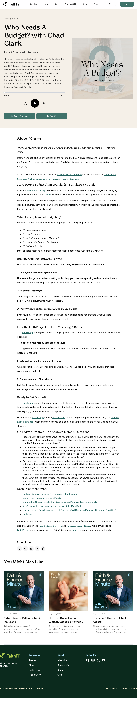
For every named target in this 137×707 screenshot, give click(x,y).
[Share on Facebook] (19, 548)
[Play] (35, 103)
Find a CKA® (70, 4)
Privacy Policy (112, 688)
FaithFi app (27, 332)
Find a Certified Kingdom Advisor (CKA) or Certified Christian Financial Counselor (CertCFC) (69, 510)
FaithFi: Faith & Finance (69, 174)
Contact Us (63, 665)
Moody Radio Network (50, 525)
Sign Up (127, 4)
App (57, 4)
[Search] (110, 4)
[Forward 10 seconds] (44, 103)
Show (46, 4)
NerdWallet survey (36, 190)
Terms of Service (129, 688)
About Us (62, 660)
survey (47, 194)
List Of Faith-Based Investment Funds (41, 498)
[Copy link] (43, 548)
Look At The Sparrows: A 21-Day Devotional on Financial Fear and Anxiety (59, 502)
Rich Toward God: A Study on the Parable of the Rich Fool (51, 506)
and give (77, 530)
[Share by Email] (37, 548)
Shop (85, 4)
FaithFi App (28, 514)
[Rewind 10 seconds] (25, 103)
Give (96, 4)
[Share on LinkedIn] (31, 548)
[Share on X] (25, 548)
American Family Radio (78, 525)
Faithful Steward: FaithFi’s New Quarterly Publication (49, 494)
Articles (33, 4)
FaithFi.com (58, 417)
